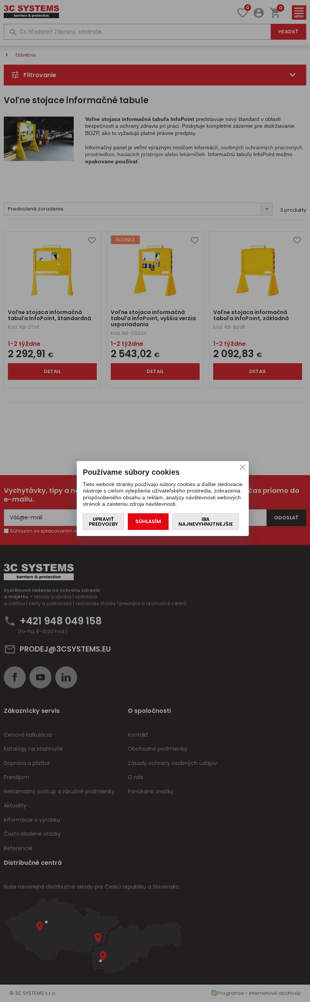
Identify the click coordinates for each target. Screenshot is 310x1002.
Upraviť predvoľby (103, 522)
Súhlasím (148, 521)
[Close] (243, 467)
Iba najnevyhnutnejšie (205, 522)
